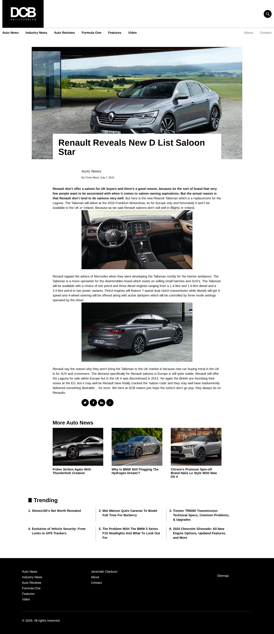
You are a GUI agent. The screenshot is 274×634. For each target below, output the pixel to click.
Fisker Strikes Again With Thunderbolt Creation (72, 471)
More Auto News (73, 423)
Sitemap (223, 575)
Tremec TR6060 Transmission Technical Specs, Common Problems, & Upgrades (201, 515)
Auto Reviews (64, 32)
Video (132, 32)
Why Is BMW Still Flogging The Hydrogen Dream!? (135, 471)
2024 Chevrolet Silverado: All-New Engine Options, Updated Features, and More (199, 533)
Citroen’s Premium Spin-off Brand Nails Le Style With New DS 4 (194, 473)
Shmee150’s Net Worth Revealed (56, 510)
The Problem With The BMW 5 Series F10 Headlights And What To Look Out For (131, 533)
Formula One (91, 32)
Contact (266, 32)
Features (114, 32)
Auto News (10, 32)
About (248, 32)
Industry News (36, 32)
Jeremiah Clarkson (104, 571)
